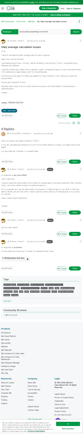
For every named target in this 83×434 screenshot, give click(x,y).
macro (54, 292)
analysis (7, 295)
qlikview (44, 288)
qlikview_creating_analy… (30, 288)
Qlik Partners (6, 386)
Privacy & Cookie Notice (64, 397)
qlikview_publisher (67, 288)
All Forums (20, 21)
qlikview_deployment (11, 288)
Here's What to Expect (60, 15)
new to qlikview (23, 285)
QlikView (31, 21)
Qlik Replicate (6, 350)
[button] (80, 40)
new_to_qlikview (10, 285)
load (21, 292)
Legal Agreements (61, 408)
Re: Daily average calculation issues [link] (51, 21)
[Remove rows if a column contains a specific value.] (78, 123)
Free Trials (5, 389)
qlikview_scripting (37, 285)
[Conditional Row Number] (75, 123)
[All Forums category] (4, 315)
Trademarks (59, 401)
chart (57, 288)
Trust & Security (34, 389)
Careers (31, 400)
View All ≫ (7, 301)
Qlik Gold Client (7, 370)
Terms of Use (59, 404)
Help (62, 8)
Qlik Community (7, 21)
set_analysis (35, 292)
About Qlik (32, 383)
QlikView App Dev (15, 102)
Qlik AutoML (6, 343)
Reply (75, 115)
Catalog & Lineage (8, 366)
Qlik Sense (5, 340)
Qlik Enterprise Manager (10, 363)
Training (4, 400)
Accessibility (32, 393)
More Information (68, 428)
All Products (5, 333)
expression (8, 292)
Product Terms (60, 411)
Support (4, 403)
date (15, 292)
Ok (68, 424)
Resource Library (7, 383)
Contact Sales (33, 410)
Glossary (4, 396)
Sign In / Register (74, 8)
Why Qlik (4, 373)
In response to (14, 175)
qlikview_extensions (66, 292)
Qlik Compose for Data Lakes (12, 353)
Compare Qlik (6, 393)
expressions (45, 292)
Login (32, 2)
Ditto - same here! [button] (9, 111)
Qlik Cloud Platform (8, 336)
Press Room (32, 386)
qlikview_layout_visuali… (54, 285)
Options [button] (79, 21)
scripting (15, 295)
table (26, 292)
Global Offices (33, 406)
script (51, 288)
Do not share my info (63, 415)
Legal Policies (59, 394)
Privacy (31, 396)
